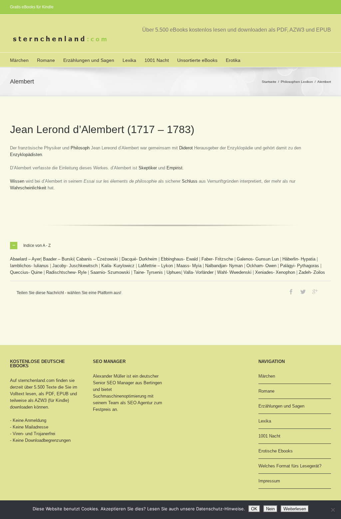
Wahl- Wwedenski (234, 272)
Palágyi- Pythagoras (299, 265)
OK (254, 508)
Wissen (17, 181)
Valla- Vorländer (198, 272)
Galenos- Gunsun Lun (258, 259)
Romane (46, 60)
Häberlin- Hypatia (298, 259)
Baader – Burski (58, 259)
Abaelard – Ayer (25, 259)
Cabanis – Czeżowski (97, 259)
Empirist (174, 167)
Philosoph (80, 147)
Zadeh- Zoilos (312, 272)
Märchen (19, 60)
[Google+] (315, 291)
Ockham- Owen (261, 265)
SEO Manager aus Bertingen (134, 382)
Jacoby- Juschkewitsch (75, 265)
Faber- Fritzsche (217, 259)
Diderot (186, 147)
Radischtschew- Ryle (66, 272)
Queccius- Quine (26, 272)
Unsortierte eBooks (197, 60)
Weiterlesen (294, 508)
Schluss (189, 181)
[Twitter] (303, 291)
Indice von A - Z (37, 245)
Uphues (174, 272)
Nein (270, 508)
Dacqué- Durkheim (139, 259)
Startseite (269, 82)
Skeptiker (148, 167)
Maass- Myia (188, 265)
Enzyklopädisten (26, 154)
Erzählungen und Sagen (88, 60)
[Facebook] (291, 291)
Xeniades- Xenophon (275, 272)
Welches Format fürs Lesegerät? (289, 465)
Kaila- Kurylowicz (118, 265)
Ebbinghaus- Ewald (179, 259)
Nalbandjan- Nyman (224, 265)
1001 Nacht (157, 60)
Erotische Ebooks (275, 450)
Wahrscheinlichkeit (28, 187)
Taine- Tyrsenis (148, 272)
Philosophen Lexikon (297, 82)
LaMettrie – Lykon (155, 265)
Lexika (129, 60)
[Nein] (332, 509)
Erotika (233, 60)
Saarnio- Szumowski (110, 272)
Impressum (269, 480)
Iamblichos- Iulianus (29, 265)
